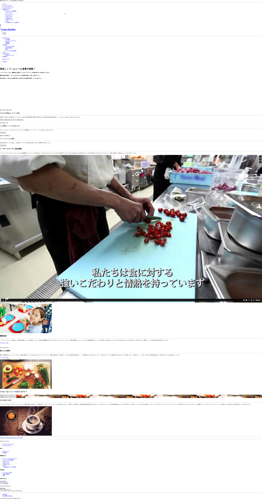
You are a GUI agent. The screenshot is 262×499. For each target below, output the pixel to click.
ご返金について (6, 464)
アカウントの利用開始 (8, 460)
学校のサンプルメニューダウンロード (8, 395)
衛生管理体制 (8, 47)
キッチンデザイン (7, 445)
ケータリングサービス (8, 444)
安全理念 (5, 45)
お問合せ (5, 61)
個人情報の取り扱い (8, 495)
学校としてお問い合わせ (5, 119)
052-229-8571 (5, 482)
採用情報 (5, 56)
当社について (6, 37)
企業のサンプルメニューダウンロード (8, 397)
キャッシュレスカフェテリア (10, 458)
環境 (6, 49)
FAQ (4, 465)
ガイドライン (6, 461)
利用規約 (5, 494)
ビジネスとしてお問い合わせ (17, 119)
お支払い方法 (6, 462)
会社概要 (7, 39)
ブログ (4, 52)
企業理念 (7, 43)
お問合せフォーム (9, 55)
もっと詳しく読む (4, 342)
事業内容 (7, 42)
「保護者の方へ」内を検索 (9, 466)
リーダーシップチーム (10, 40)
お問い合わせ (6, 53)
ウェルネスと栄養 (9, 46)
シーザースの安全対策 (10, 50)
